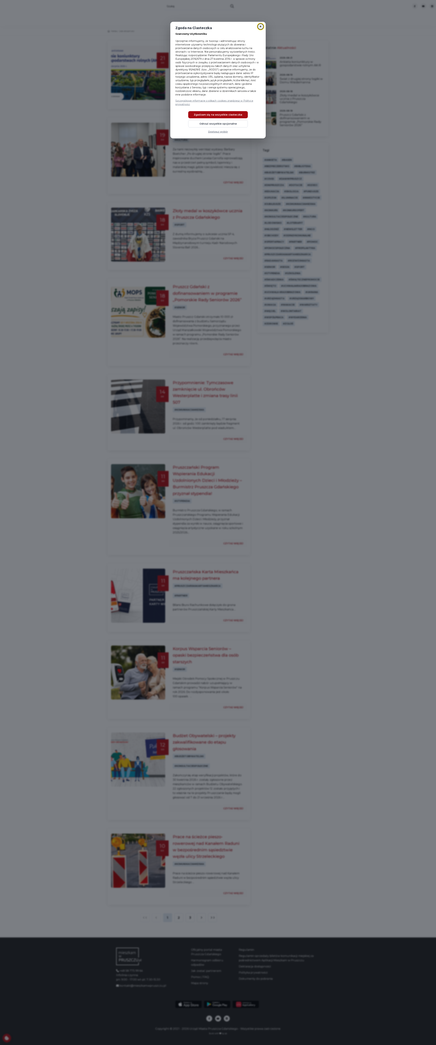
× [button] (260, 26)
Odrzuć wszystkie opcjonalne (218, 123)
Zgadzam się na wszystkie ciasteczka (218, 114)
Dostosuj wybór (218, 131)
